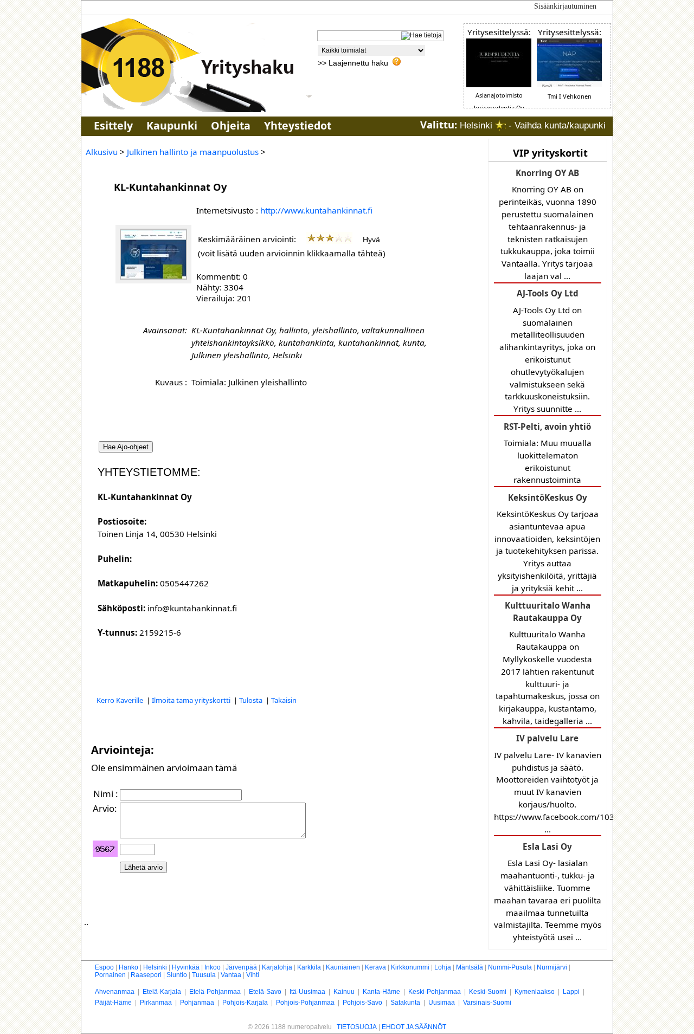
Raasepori (146, 975)
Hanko (128, 967)
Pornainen (110, 975)
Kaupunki (171, 125)
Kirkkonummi (410, 967)
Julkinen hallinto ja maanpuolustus (193, 151)
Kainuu (344, 992)
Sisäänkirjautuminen (565, 6)
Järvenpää (241, 967)
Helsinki (155, 967)
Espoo (104, 967)
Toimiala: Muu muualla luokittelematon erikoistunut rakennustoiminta (548, 453)
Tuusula (204, 975)
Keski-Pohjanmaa (434, 992)
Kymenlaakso (535, 992)
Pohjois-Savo (362, 1002)
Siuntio (176, 975)
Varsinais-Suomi (487, 1002)
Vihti (252, 975)
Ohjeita (230, 125)
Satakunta (405, 1002)
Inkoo (212, 967)
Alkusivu (102, 151)
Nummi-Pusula (510, 967)
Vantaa (231, 975)
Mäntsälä (469, 967)
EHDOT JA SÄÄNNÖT (414, 1027)
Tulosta (251, 700)
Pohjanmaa (197, 1002)
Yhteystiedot (297, 125)
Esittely (113, 125)
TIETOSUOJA (357, 1027)
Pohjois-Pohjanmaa (305, 1002)
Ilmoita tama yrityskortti (192, 700)
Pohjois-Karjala (245, 1002)
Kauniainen (343, 967)
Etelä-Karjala (162, 992)
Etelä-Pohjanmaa (215, 992)
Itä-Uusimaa (307, 992)
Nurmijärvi (552, 967)
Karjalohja (277, 967)
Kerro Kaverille (121, 700)
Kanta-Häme (381, 992)
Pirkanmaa (156, 1002)
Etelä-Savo (265, 992)
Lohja (442, 967)
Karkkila (309, 967)
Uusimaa (441, 1002)
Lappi (571, 992)
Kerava (375, 967)
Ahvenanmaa (114, 992)
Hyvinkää (186, 967)
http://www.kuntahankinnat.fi (316, 210)
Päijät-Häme (113, 1002)
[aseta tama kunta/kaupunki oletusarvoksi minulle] (500, 125)
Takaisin (284, 700)
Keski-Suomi (487, 992)
